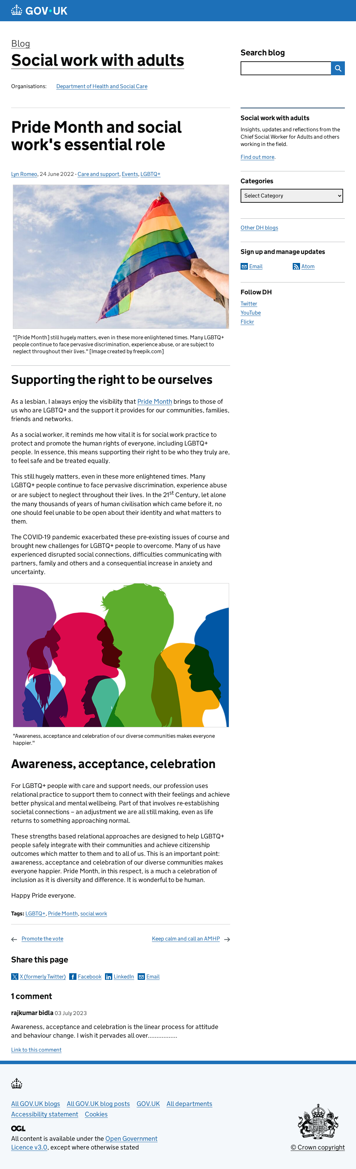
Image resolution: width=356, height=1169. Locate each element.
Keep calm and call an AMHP (186, 938)
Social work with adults (97, 60)
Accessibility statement (44, 1114)
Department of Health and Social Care (101, 86)
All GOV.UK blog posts (98, 1104)
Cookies (96, 1114)
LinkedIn (124, 976)
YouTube (251, 312)
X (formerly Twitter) (43, 976)
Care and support (98, 174)
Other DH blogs (259, 227)
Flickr (247, 321)
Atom (308, 266)
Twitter (249, 303)
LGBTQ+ (150, 174)
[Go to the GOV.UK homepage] (39, 10)
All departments (189, 1104)
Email (153, 976)
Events (130, 174)
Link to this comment (36, 1049)
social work (93, 913)
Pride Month (154, 401)
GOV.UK (148, 1104)
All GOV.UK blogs (35, 1104)
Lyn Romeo (24, 174)
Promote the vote (42, 938)
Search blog (263, 52)
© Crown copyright (318, 1147)
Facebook (90, 976)
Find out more (257, 157)
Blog (20, 43)
